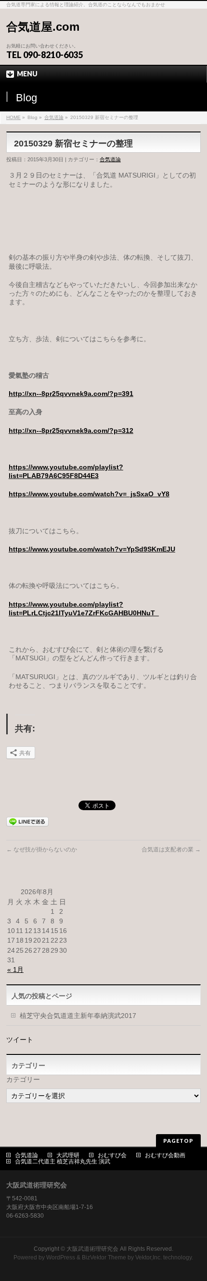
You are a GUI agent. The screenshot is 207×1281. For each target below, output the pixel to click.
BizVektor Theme (104, 1257)
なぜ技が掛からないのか (41, 849)
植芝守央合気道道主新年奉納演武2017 (78, 1015)
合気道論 (54, 117)
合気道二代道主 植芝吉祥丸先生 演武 (62, 1161)
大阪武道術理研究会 (92, 1248)
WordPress (60, 1257)
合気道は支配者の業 (171, 849)
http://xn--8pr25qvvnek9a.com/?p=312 (71, 430)
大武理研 (67, 1155)
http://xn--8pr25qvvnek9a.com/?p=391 (71, 393)
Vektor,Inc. (148, 1257)
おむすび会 (112, 1155)
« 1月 (15, 969)
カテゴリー (23, 1079)
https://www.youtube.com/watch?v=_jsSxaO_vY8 (89, 494)
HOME (13, 117)
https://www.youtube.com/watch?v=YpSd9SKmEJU (92, 549)
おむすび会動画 (165, 1155)
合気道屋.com (42, 26)
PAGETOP (178, 1140)
